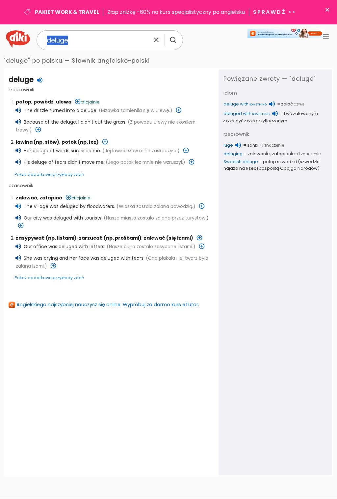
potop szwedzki (280, 162)
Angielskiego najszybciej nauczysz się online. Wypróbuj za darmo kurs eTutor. (107, 304)
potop (23, 102)
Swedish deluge (240, 162)
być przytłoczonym (261, 121)
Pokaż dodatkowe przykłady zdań (49, 174)
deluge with (245, 104)
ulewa (63, 102)
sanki (252, 145)
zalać (292, 104)
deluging (233, 154)
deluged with (246, 113)
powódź (44, 102)
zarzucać (91, 238)
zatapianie (283, 154)
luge (228, 145)
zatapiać (50, 197)
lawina (24, 142)
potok (69, 142)
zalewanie (258, 154)
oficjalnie (90, 102)
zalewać (26, 197)
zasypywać (30, 238)
